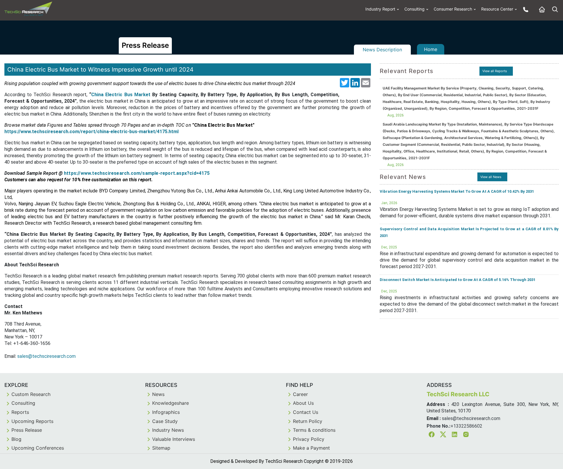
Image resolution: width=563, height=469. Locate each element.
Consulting (414, 8)
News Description (382, 50)
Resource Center (497, 8)
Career (300, 394)
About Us (303, 403)
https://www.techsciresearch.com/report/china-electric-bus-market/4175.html (91, 131)
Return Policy (307, 421)
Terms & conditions (314, 430)
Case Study (165, 421)
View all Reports (494, 71)
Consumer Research (453, 8)
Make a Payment (311, 448)
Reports (20, 412)
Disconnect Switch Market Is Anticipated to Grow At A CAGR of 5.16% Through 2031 (457, 279)
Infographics (166, 412)
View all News (490, 177)
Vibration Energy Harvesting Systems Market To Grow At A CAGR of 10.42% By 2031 (457, 191)
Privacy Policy (308, 439)
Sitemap (161, 448)
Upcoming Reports (32, 421)
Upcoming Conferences (37, 448)
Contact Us (305, 412)
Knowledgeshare (170, 403)
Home (430, 49)
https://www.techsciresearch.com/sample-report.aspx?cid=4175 (137, 173)
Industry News (168, 430)
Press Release (26, 430)
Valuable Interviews (173, 439)
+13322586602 (466, 426)
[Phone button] (524, 9)
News (158, 394)
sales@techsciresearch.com (46, 356)
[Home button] (540, 9)
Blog (16, 439)
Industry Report (380, 8)
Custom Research (30, 394)
